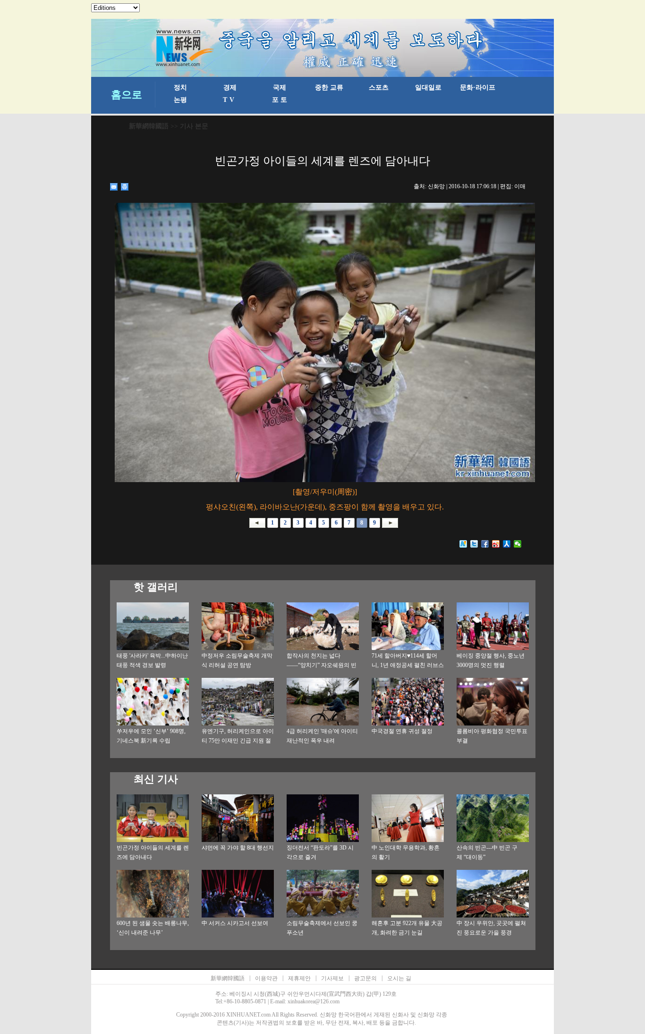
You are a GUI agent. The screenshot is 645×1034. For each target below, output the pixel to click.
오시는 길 (399, 978)
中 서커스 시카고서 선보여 (235, 923)
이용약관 (266, 978)
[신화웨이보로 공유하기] (463, 544)
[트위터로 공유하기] (474, 544)
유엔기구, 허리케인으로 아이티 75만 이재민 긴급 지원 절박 (238, 740)
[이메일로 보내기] (114, 187)
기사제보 (332, 978)
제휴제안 (299, 978)
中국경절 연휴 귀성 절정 (402, 731)
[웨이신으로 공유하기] (518, 544)
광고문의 (365, 978)
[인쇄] (125, 187)
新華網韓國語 (149, 126)
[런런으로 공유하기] (507, 544)
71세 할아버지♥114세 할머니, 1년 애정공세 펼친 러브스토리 (408, 665)
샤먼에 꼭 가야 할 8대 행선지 (238, 847)
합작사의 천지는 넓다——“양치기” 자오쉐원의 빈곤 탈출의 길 (321, 665)
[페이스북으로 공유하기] (485, 544)
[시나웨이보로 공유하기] (496, 544)
